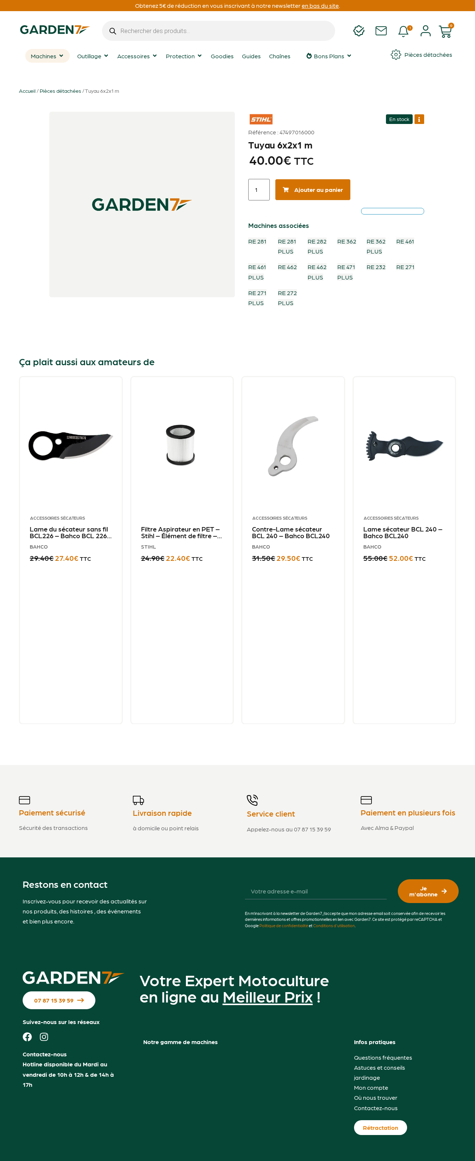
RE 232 (376, 266)
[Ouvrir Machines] (61, 56)
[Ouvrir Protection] (200, 56)
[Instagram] (44, 1036)
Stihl (258, 114)
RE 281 (257, 241)
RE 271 (405, 266)
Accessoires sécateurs (57, 517)
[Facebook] (27, 1036)
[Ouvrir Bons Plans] (349, 56)
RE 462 (287, 266)
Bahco (39, 546)
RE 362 (346, 241)
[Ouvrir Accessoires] (155, 56)
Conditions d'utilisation (334, 925)
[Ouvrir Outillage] (106, 56)
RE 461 (405, 241)
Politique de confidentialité (283, 925)
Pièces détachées (60, 91)
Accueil (27, 91)
